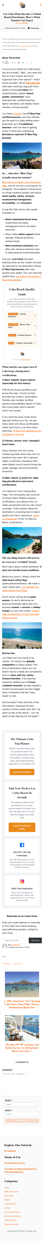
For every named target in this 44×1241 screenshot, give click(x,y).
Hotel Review (10, 1204)
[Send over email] (23, 63)
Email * (9, 1110)
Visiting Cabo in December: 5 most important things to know (20, 614)
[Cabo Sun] (22, 5)
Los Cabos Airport (12, 1212)
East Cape (8, 1196)
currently (17, 113)
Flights (7, 1200)
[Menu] (3, 5)
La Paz (7, 1208)
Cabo (6, 1187)
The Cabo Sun (23, 23)
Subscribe (35, 940)
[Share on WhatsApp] (31, 63)
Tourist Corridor (11, 1224)
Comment (7, 1070)
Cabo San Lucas (11, 1191)
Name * (9, 1100)
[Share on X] (18, 63)
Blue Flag (17, 963)
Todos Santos (10, 1220)
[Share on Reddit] (27, 63)
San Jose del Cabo (12, 1216)
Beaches (6, 963)
